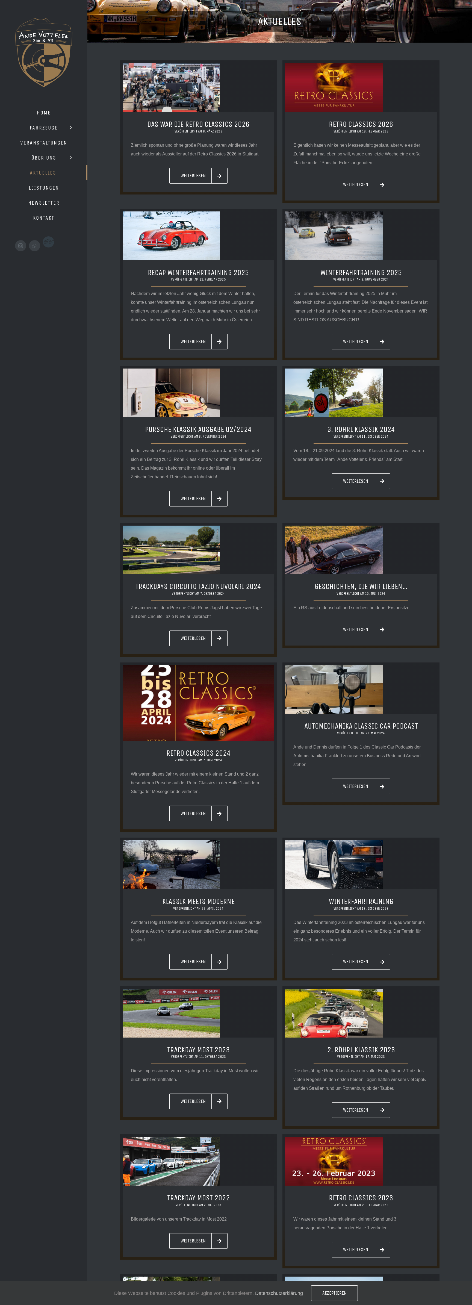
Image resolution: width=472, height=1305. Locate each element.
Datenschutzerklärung (279, 1293)
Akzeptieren (334, 1293)
